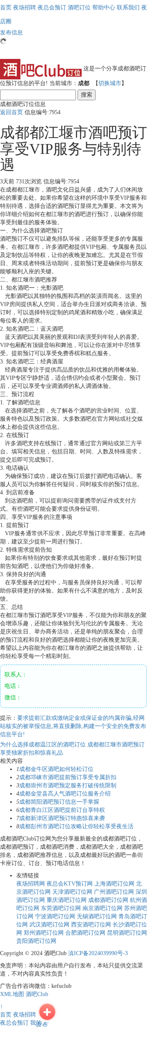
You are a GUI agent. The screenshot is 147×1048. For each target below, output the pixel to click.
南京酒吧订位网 (102, 908)
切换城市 (109, 83)
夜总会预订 (14, 1023)
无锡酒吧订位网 (97, 916)
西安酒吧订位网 (91, 925)
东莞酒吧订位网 (61, 908)
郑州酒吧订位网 (44, 933)
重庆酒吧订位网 (67, 900)
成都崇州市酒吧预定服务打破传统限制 (67, 785)
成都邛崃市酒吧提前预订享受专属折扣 (67, 777)
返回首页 (11, 112)
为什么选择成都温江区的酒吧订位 (43, 744)
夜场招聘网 (30, 884)
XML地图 (12, 994)
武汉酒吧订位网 (49, 925)
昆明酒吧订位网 (127, 933)
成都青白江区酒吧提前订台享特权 (62, 810)
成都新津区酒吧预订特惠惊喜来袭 (62, 818)
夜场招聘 (24, 1015)
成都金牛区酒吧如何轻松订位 (56, 769)
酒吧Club (37, 994)
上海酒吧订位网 (114, 884)
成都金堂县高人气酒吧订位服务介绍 (65, 794)
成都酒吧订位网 (108, 900)
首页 (5, 8)
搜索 (86, 95)
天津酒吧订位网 (72, 892)
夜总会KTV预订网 (70, 884)
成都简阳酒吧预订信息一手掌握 (59, 802)
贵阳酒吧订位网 (36, 941)
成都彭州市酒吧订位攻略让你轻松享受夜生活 (76, 826)
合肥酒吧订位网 (85, 933)
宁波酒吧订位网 (55, 916)
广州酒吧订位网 (114, 892)
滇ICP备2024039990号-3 (98, 953)
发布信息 (11, 32)
